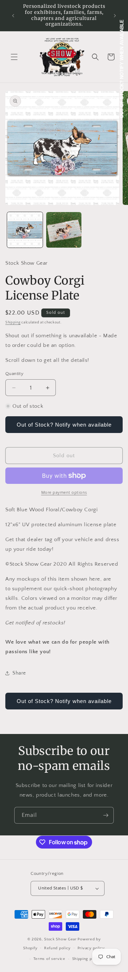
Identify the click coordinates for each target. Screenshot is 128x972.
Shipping (13, 322)
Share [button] (19, 673)
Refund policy (57, 948)
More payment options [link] (64, 492)
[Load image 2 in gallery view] (64, 230)
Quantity (14, 373)
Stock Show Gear (60, 939)
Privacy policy (91, 948)
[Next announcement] (115, 15)
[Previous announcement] (13, 15)
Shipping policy (87, 959)
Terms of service (49, 959)
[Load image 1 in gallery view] (25, 230)
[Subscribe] (105, 815)
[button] (14, 57)
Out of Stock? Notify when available (64, 425)
